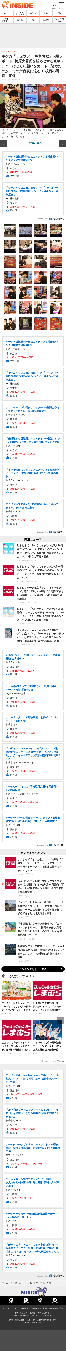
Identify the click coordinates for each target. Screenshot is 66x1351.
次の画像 (62, 143)
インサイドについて (11, 1308)
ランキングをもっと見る (33, 969)
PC (33, 20)
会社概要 (43, 1308)
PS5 (46, 13)
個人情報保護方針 (56, 1308)
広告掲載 (33, 1308)
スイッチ (32, 13)
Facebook (26, 1302)
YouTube (55, 1302)
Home (11, 1302)
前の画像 (3, 143)
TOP (33, 1291)
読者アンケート (6, 20)
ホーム (6, 13)
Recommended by (49, 1061)
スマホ (20, 20)
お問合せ (24, 1308)
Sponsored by (42, 219)
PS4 (59, 13)
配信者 (46, 20)
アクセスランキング (19, 13)
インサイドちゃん (59, 20)
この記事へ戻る (33, 143)
